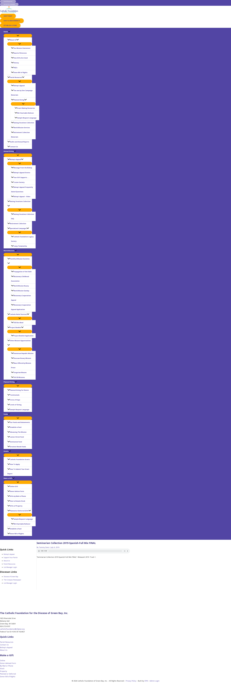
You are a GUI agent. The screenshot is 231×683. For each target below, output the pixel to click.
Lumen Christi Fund (17, 437)
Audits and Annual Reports (19, 142)
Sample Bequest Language (26, 118)
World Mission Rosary (21, 286)
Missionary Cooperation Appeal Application (21, 307)
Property (3, 671)
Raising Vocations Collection (23, 123)
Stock (2, 668)
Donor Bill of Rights (20, 72)
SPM (146, 681)
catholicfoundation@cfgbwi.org (12, 629)
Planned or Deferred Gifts (19, 511)
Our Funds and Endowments (20, 422)
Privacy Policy (131, 681)
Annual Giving (9, 151)
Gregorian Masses (20, 372)
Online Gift (14, 486)
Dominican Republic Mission (23, 353)
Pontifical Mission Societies (20, 259)
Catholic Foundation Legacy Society (22, 239)
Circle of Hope (15, 400)
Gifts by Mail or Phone (18, 496)
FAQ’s (15, 68)
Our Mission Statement (21, 48)
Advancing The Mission (18, 432)
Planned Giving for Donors (19, 390)
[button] (8, 1)
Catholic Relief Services (18, 314)
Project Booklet (15, 327)
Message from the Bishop (22, 168)
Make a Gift (8, 478)
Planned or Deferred (8, 674)
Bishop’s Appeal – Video (21, 197)
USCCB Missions (19, 377)
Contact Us (14, 147)
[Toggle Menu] (18, 35)
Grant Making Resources (26, 108)
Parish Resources (16, 77)
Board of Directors (20, 53)
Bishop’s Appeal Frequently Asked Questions (22, 189)
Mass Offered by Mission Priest (21, 365)
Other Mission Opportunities (20, 341)
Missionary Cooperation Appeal (21, 298)
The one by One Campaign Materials (22, 92)
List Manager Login (10, 567)
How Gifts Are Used (20, 58)
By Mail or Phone (6, 666)
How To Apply (15, 464)
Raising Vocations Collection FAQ (22, 216)
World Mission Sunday (21, 291)
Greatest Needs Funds (18, 447)
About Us (13, 40)
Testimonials (14, 395)
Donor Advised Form (8, 663)
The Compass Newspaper (12, 580)
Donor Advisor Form (17, 491)
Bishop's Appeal (6, 647)
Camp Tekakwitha (20, 246)
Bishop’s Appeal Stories (21, 173)
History (16, 63)
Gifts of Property (16, 506)
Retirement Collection (18, 224)
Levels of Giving (15, 405)
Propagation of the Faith (22, 272)
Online (2, 660)
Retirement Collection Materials (20, 134)
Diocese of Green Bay (11, 577)
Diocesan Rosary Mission (22, 358)
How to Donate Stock (17, 501)
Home (6, 32)
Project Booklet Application (23, 336)
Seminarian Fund (16, 442)
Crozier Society (18, 182)
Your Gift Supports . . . (21, 177)
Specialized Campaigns (18, 228)
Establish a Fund (15, 427)
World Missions (9, 251)
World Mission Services (21, 128)
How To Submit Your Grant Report (18, 471)
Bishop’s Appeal (19, 86)
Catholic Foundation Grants (20, 459)
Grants (6, 451)
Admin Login (154, 681)
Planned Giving (18, 100)
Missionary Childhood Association (20, 279)
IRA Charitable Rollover (25, 113)
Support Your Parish (11, 557)
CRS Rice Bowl (18, 323)
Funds (6, 414)
